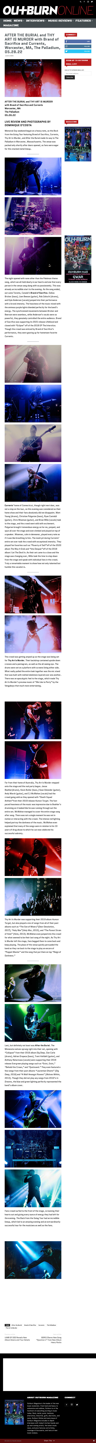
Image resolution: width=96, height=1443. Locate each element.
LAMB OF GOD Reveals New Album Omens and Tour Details (17, 1338)
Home (7, 21)
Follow (87, 46)
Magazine (11, 25)
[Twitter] (92, 1)
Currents (41, 1325)
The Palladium (51, 1325)
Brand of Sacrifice (30, 1325)
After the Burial (17, 1325)
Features (83, 21)
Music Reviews (60, 21)
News (18, 21)
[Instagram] (88, 1)
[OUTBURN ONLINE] (48, 11)
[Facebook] (84, 1)
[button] (80, 1)
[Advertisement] (46, 696)
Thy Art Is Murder (11, 1328)
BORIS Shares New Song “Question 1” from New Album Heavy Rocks (48, 1340)
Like (88, 41)
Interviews (35, 21)
